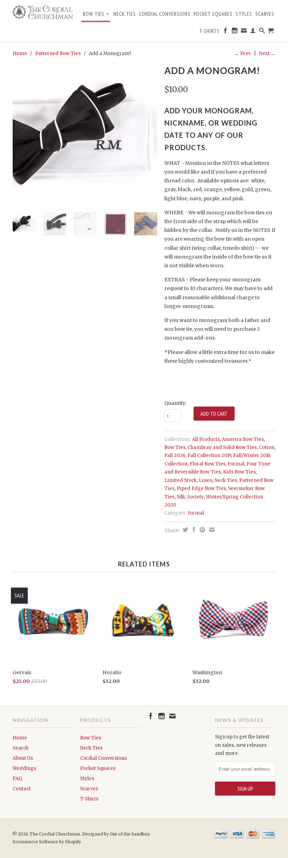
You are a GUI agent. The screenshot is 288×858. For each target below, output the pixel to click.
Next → (267, 53)
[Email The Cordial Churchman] (244, 32)
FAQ (17, 779)
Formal (236, 464)
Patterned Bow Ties (58, 53)
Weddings (24, 768)
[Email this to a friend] (211, 529)
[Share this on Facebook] (193, 529)
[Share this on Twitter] (184, 529)
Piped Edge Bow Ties (201, 488)
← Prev (243, 53)
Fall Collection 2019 (209, 455)
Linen (205, 480)
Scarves (264, 14)
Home (20, 738)
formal (196, 513)
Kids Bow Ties (239, 472)
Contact (22, 789)
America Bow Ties (243, 439)
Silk (181, 497)
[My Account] (253, 32)
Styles (244, 14)
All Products (206, 439)
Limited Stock (180, 480)
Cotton (266, 447)
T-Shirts (209, 31)
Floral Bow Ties (207, 464)
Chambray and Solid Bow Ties (222, 447)
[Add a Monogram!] (85, 134)
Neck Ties (124, 14)
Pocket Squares (213, 14)
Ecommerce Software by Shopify (47, 841)
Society (195, 497)
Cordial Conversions (164, 14)
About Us (23, 758)
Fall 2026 (174, 455)
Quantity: (175, 403)
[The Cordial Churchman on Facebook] (226, 32)
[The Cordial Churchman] (43, 12)
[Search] (262, 32)
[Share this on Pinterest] (201, 529)
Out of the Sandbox (130, 834)
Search (20, 748)
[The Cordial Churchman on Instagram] (235, 32)
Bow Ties (96, 14)
